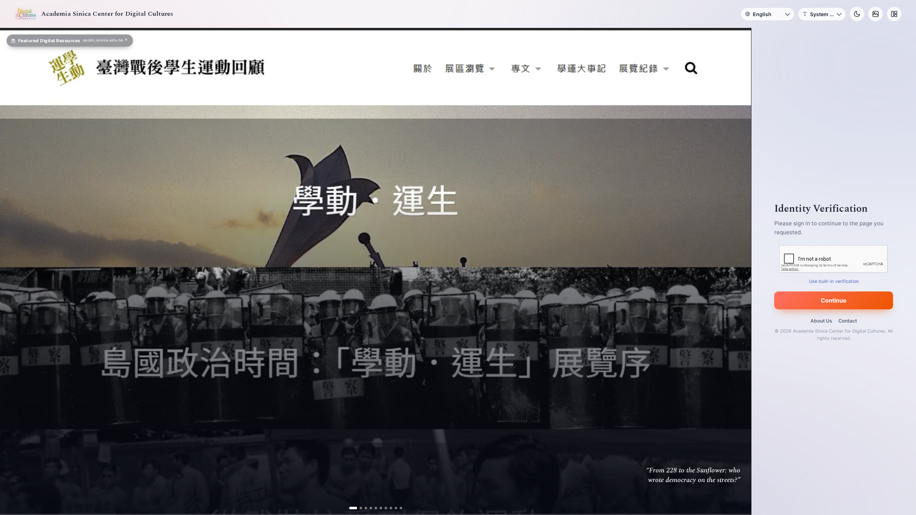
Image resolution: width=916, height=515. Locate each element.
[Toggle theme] (856, 13)
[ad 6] (381, 508)
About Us (821, 321)
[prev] (13, 271)
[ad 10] (401, 508)
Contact (847, 321)
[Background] (875, 13)
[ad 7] (386, 508)
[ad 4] (371, 508)
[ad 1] (350, 508)
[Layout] (894, 13)
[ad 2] (355, 508)
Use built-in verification (834, 281)
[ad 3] (363, 508)
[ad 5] (376, 508)
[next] (738, 271)
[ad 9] (396, 508)
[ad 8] (391, 508)
